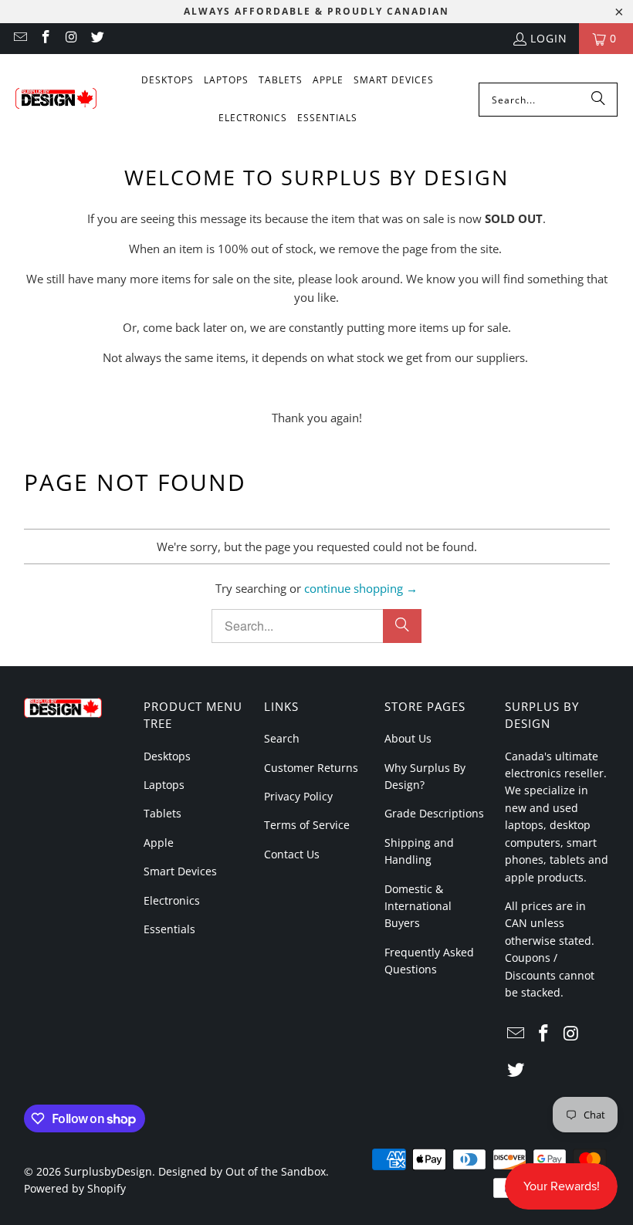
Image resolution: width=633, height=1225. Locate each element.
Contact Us (292, 854)
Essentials (169, 929)
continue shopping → (361, 588)
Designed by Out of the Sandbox (242, 1171)
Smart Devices (180, 871)
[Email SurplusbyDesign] (19, 38)
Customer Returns (311, 767)
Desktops (167, 756)
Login (548, 38)
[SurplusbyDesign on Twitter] (97, 38)
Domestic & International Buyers (418, 906)
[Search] (598, 100)
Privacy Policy (298, 796)
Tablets (162, 813)
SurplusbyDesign (108, 1171)
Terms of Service (307, 824)
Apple (159, 842)
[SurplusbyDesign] (55, 99)
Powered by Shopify (75, 1188)
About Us (408, 738)
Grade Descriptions (434, 813)
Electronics (172, 900)
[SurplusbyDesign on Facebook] (45, 38)
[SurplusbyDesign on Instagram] (71, 38)
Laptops (164, 784)
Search (282, 738)
